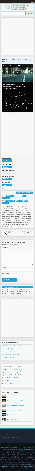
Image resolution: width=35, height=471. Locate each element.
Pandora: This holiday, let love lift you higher (18, 383)
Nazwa (4, 267)
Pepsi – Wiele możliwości (9, 233)
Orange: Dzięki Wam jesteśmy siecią (15, 372)
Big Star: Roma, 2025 (8, 357)
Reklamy (12, 445)
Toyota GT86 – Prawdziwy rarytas (26, 233)
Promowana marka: (8, 176)
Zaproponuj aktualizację (24, 192)
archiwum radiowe (28, 466)
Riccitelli (5, 160)
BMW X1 (5, 179)
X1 (26, 200)
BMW (13, 200)
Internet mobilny (30, 467)
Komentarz (5, 247)
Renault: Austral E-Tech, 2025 (10, 354)
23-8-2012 (10, 195)
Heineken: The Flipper (8, 349)
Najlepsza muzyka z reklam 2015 (11, 437)
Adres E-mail (5, 273)
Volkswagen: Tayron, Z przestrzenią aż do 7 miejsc (16, 351)
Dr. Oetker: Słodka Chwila (14, 369)
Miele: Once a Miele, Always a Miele (12, 346)
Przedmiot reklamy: (8, 170)
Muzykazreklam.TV (4, 445)
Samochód (20, 200)
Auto (8, 200)
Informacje (25, 449)
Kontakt (31, 449)
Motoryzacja (7, 198)
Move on (5, 167)
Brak (25, 195)
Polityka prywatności (17, 450)
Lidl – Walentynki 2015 (11, 377)
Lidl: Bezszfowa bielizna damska (14, 380)
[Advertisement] (17, 36)
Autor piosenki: (6, 158)
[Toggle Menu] (32, 1)
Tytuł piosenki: (6, 164)
